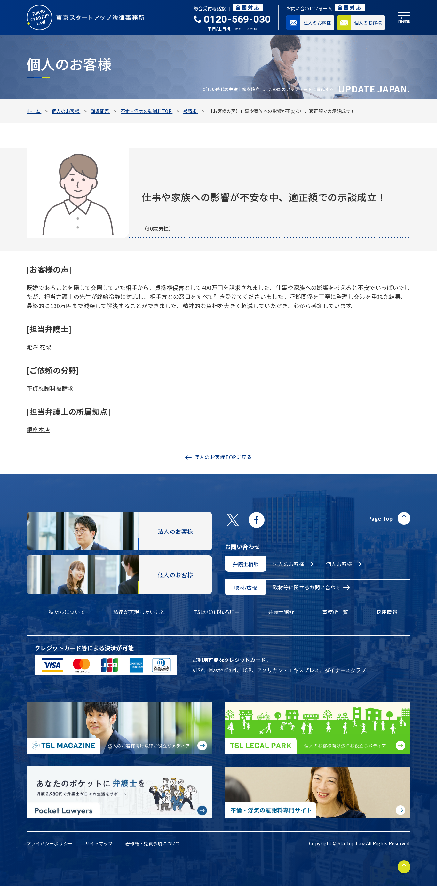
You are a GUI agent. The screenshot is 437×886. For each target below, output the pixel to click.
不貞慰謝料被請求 (50, 388)
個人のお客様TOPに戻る (223, 457)
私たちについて (67, 612)
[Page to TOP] (404, 866)
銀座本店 (38, 429)
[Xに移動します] (233, 520)
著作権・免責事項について (152, 843)
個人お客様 (339, 564)
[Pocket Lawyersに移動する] (119, 792)
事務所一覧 (335, 612)
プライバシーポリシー (49, 843)
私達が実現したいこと (139, 612)
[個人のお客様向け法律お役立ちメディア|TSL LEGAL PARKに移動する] (317, 728)
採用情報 (387, 612)
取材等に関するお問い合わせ (307, 587)
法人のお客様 (288, 564)
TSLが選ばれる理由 (217, 612)
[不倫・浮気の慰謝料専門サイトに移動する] (317, 792)
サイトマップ (99, 843)
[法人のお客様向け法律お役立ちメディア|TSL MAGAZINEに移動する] (119, 728)
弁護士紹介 (281, 612)
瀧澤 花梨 (39, 347)
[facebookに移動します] (257, 520)
